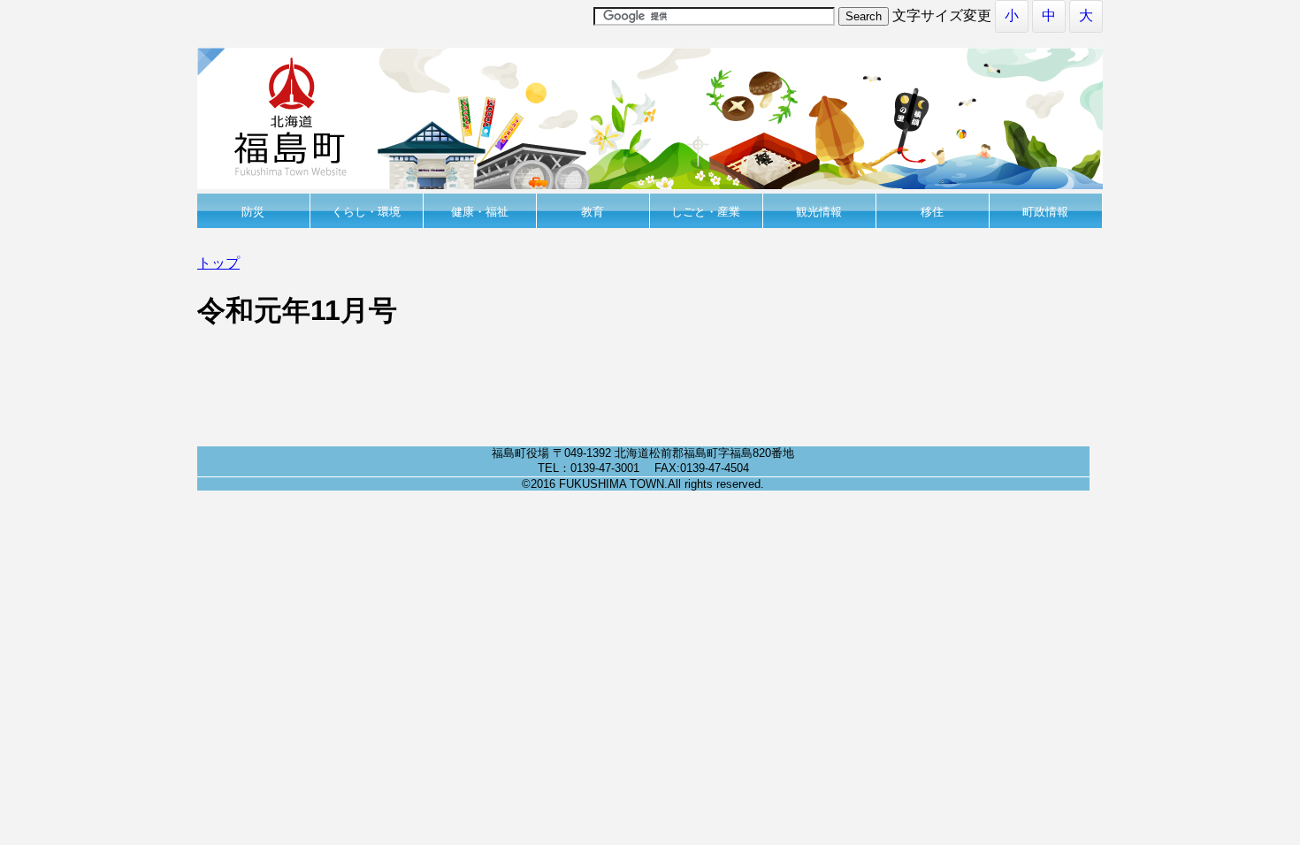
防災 (252, 211)
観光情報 (819, 211)
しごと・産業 (705, 211)
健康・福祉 (480, 211)
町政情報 (1045, 211)
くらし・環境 (366, 211)
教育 (592, 211)
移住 (932, 211)
